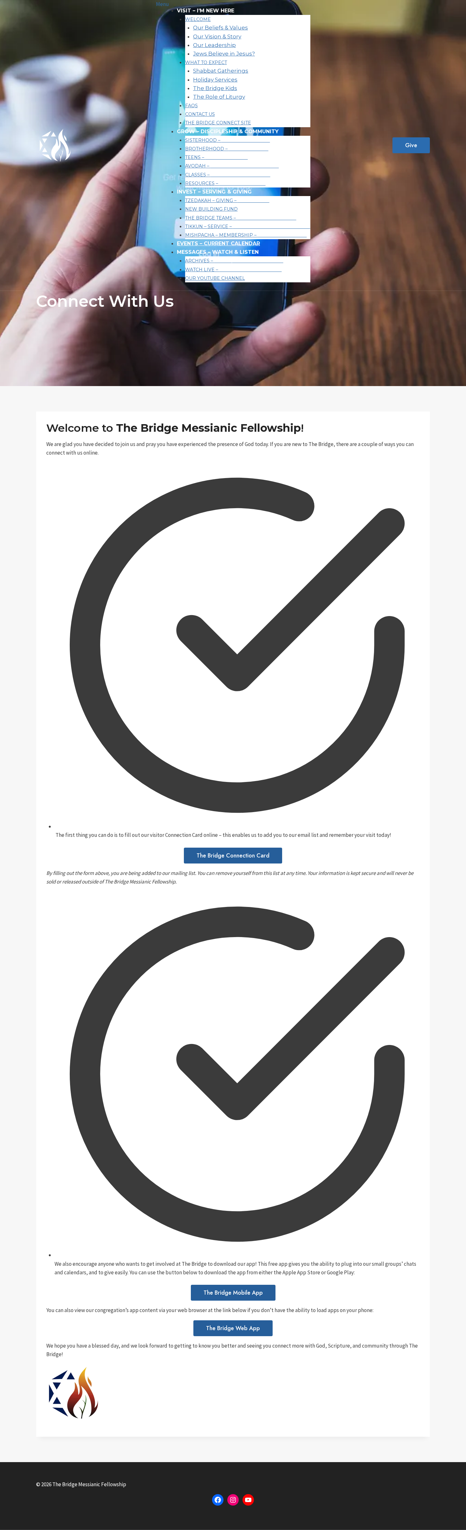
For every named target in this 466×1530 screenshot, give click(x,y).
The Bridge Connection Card (233, 855)
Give (411, 145)
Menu (162, 4)
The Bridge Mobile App (233, 1293)
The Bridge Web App (233, 1328)
